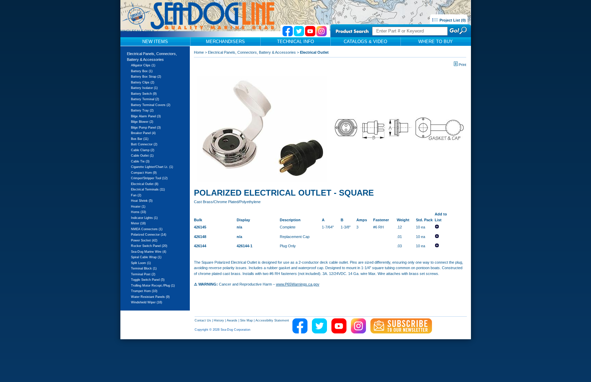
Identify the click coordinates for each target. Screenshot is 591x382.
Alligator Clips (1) (143, 65)
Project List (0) (452, 20)
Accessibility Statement (272, 320)
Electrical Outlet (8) (144, 184)
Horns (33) (138, 212)
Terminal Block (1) (144, 268)
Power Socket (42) (144, 240)
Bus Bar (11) (139, 139)
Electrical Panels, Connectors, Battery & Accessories (252, 52)
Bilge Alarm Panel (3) (146, 116)
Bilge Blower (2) (142, 121)
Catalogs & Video (365, 41)
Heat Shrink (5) (142, 200)
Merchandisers (225, 41)
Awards (232, 320)
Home (199, 52)
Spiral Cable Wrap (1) (146, 257)
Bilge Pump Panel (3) (146, 127)
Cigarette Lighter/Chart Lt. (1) (152, 167)
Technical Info (295, 41)
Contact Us (203, 320)
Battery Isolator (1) (144, 88)
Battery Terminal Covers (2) (150, 105)
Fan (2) (136, 195)
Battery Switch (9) (144, 93)
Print (462, 65)
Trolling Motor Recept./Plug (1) (153, 285)
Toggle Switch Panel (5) (148, 279)
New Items (155, 41)
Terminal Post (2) (143, 274)
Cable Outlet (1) (142, 155)
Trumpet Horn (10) (144, 291)
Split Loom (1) (141, 263)
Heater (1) (138, 206)
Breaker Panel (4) (143, 133)
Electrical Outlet (314, 52)
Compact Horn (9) (144, 172)
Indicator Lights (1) (144, 218)
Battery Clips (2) (142, 82)
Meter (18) (138, 223)
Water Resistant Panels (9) (150, 297)
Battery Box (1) (142, 71)
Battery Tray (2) (142, 110)
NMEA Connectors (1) (146, 229)
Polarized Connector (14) (148, 234)
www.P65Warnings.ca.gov (297, 284)
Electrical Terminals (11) (148, 189)
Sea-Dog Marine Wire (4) (148, 251)
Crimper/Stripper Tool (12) (149, 178)
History (219, 320)
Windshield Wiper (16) (146, 302)
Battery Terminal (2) (145, 99)
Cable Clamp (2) (142, 150)
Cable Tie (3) (140, 161)
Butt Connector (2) (144, 144)
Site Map (246, 320)
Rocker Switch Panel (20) (149, 246)
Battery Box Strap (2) (146, 76)
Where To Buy (435, 41)
